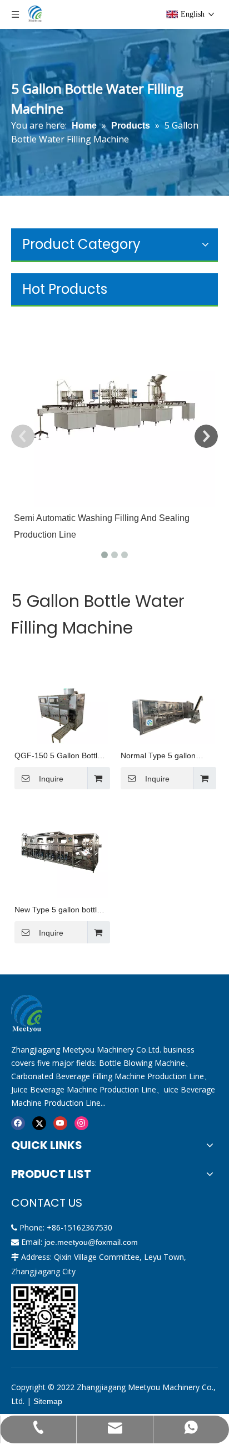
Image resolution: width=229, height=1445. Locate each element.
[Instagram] (81, 1123)
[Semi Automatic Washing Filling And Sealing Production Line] (114, 407)
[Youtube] (60, 1123)
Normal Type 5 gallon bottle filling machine (158, 756)
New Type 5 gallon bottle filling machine (57, 910)
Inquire (51, 778)
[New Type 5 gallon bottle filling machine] (61, 850)
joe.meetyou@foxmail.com (91, 1242)
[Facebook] (18, 1123)
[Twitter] (39, 1123)
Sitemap (47, 1401)
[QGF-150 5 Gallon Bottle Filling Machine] (61, 714)
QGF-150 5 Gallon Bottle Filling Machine (58, 756)
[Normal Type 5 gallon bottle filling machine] (168, 714)
